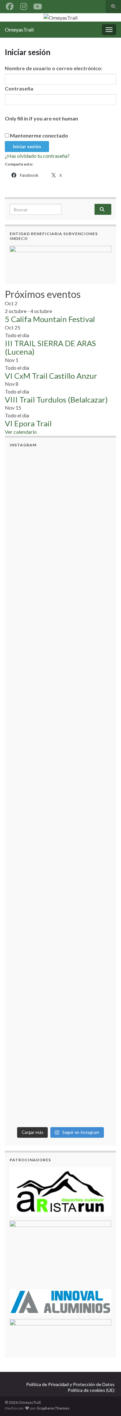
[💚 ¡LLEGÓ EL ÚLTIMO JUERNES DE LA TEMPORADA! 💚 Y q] (60, 673)
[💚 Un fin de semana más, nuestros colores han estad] (60, 973)
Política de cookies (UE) (91, 1390)
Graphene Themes (53, 1408)
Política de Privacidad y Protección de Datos (70, 1384)
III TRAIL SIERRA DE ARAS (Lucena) (50, 347)
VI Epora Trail (28, 423)
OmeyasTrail (19, 29)
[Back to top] (106, 1401)
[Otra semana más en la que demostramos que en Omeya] (60, 913)
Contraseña (19, 88)
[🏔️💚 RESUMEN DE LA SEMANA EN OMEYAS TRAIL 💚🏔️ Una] (60, 548)
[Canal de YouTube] (37, 5)
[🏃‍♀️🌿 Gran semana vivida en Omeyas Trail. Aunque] (60, 853)
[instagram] (23, 5)
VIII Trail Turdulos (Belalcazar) (56, 399)
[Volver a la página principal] (60, 17)
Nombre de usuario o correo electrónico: (53, 68)
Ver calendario (21, 432)
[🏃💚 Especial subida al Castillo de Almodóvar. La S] (60, 1093)
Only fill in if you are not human (41, 118)
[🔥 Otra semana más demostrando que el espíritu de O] (60, 1033)
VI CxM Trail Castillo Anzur (51, 375)
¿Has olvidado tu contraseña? (37, 156)
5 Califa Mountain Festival (50, 319)
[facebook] (10, 5)
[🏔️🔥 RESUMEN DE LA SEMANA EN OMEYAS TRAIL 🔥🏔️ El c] (60, 733)
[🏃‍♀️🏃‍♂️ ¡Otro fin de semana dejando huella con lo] (60, 793)
